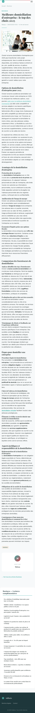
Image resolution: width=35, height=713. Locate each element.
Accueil (4, 6)
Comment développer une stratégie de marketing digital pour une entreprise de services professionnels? (16, 653)
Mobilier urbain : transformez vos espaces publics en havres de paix (16, 605)
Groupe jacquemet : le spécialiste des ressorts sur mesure (17, 647)
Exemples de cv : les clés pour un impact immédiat (16, 641)
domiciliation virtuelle (9, 410)
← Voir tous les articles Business (12, 577)
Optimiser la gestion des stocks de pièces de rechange (17, 622)
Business (9, 6)
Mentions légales (6, 703)
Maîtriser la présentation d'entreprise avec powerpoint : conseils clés (16, 611)
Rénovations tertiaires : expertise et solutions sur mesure (17, 665)
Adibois (9, 698)
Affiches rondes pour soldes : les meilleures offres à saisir (17, 635)
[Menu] (31, 1)
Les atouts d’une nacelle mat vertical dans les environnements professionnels (17, 682)
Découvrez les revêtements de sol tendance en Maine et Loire (17, 677)
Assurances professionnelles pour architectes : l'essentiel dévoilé (17, 671)
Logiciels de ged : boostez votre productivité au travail (17, 617)
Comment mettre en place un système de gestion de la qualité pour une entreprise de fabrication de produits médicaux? (17, 629)
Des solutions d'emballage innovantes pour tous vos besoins (16, 600)
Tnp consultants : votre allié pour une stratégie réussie (15, 660)
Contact (15, 703)
